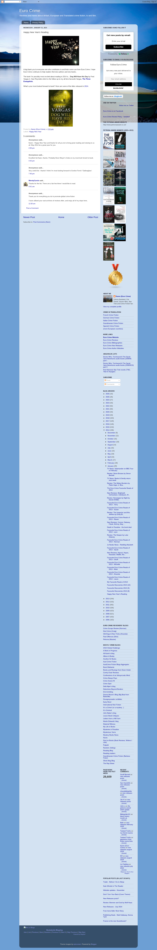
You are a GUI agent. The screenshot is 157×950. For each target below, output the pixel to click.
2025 (108, 397)
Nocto (105, 738)
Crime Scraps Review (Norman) (114, 628)
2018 (108, 418)
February (111, 463)
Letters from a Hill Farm (111, 718)
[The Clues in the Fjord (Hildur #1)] (108, 149)
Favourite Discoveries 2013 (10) (118, 585)
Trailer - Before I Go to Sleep (113, 882)
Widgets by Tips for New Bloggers (127, 872)
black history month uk (124, 817)
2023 (108, 403)
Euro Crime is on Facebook (113, 111)
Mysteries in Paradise (111, 729)
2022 (108, 406)
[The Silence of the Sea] (108, 240)
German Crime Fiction (111, 318)
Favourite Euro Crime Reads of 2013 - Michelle (118, 563)
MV (121, 856)
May (109, 454)
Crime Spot (107, 684)
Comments (110, 384)
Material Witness (109, 724)
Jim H (122, 799)
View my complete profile (112, 307)
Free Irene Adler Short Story (113, 911)
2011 (108, 605)
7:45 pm (32, 174)
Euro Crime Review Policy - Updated (116, 117)
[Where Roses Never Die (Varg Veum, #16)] (108, 222)
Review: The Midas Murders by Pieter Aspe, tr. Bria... (118, 484)
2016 (108, 424)
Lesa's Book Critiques (111, 716)
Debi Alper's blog (109, 686)
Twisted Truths (125, 831)
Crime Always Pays (110, 678)
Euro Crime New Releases (112, 345)
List (29, 932)
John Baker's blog (109, 713)
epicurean (77, 944)
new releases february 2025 (126, 824)
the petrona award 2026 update (125, 808)
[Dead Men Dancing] (120, 149)
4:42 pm (32, 161)
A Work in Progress (110, 651)
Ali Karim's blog (108, 653)
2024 (108, 400)
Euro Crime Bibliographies (112, 343)
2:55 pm (32, 148)
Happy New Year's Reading (117, 594)
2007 (108, 617)
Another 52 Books (109, 659)
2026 (108, 394)
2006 (108, 620)
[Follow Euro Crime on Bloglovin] (113, 97)
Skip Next (81, 932)
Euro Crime (29, 10)
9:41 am (32, 186)
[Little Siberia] (120, 185)
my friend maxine (126, 833)
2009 (108, 611)
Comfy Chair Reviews (111, 672)
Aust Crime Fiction (110, 662)
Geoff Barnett (125, 774)
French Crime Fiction (110, 315)
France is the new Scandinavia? (114, 921)
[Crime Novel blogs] (115, 288)
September (112, 442)
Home (26, 23)
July (109, 448)
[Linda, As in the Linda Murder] (120, 240)
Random (47, 932)
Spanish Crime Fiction (111, 326)
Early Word (107, 702)
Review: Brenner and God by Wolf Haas (117, 902)
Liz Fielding (124, 864)
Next (41, 932)
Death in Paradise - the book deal (119, 527)
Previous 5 (56, 932)
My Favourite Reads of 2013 (117, 582)
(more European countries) (113, 329)
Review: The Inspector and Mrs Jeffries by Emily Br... (118, 513)
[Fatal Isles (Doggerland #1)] (120, 167)
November (112, 436)
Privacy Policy (37, 23)
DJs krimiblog (108, 692)
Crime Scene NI (109, 681)
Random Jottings (109, 748)
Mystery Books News (110, 735)
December (112, 433)
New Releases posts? (111, 898)
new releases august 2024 (126, 849)
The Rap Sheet (108, 763)
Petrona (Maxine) (109, 639)
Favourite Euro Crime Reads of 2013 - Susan (118, 508)
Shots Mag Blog (109, 761)
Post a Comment (32, 208)
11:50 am (32, 204)
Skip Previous (72, 932)
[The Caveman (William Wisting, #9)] (120, 222)
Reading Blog (108, 750)
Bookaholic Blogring (54, 930)
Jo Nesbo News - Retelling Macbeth (120, 545)
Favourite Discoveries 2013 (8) (118, 591)
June (110, 451)
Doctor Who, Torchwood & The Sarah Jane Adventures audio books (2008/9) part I (117, 358)
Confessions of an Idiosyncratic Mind (116, 675)
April (109, 457)
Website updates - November (113, 890)
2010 (108, 608)
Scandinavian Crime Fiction (113, 323)
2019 (108, 415)
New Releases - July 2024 (112, 907)
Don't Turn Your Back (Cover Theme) (116, 894)
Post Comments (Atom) (41, 222)
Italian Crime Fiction (110, 320)
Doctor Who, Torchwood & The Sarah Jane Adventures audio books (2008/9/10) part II (118, 365)
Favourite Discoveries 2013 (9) (118, 588)
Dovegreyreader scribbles (112, 699)
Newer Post (29, 217)
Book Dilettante (108, 667)
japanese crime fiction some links (126, 840)
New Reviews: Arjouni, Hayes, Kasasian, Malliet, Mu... (118, 553)
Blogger (93, 944)
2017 (108, 421)
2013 (108, 599)
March (110, 460)
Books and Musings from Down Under (117, 670)
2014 (86, 86)
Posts (108, 380)
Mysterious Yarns (109, 732)
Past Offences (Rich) (110, 637)
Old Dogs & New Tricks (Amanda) (115, 634)
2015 (108, 427)
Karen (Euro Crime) (123, 296)
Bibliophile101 (125, 814)
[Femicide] (108, 167)
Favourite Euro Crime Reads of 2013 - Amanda (118, 573)
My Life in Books (109, 727)
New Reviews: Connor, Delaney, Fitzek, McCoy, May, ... (118, 523)
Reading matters (109, 753)
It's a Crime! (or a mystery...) (113, 707)
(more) (124, 780)
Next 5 (63, 932)
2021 (108, 409)
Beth (122, 823)
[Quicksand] (120, 204)
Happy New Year (35, 132)
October (111, 439)
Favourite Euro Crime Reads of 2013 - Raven (118, 518)
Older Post (93, 217)
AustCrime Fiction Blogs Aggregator (116, 664)
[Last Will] (108, 260)
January (111, 466)
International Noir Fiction (112, 705)
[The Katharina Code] (108, 204)
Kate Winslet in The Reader (113, 886)
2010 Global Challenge (111, 648)
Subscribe (118, 47)
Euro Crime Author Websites (113, 348)
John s (122, 806)
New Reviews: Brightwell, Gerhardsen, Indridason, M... (118, 494)
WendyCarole (34, 180)
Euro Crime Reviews (110, 340)
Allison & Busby (108, 656)
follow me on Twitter (126, 105)
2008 (108, 614)
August (110, 445)
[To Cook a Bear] (108, 185)
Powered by (112, 54)
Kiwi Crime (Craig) (109, 631)
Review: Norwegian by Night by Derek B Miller (118, 499)
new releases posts (125, 800)
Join (25, 932)
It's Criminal (107, 710)
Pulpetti (106, 745)
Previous (35, 932)
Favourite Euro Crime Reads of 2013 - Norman (118, 541)
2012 (108, 602)
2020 (108, 412)
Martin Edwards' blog (110, 721)
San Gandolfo (125, 783)
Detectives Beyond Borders (113, 689)
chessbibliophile (126, 791)
